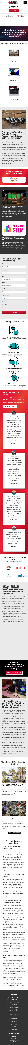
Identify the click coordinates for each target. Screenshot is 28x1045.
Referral (14, 1026)
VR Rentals (14, 1009)
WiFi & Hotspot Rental (14, 1010)
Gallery (14, 1019)
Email (3, 276)
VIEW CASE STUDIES (14, 833)
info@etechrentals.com (14, 1041)
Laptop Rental (14, 999)
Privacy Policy (14, 1029)
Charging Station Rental (14, 1007)
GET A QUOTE (14, 10)
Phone (3, 282)
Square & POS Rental (14, 1002)
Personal (5, 304)
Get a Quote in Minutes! (14, 672)
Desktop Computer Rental (14, 997)
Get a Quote (14, 1018)
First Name (5, 263)
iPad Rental (14, 1001)
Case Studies (14, 1021)
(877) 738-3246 (15, 7)
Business (5, 301)
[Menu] (25, 2)
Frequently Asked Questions (14, 1024)
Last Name (4, 270)
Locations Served (14, 1027)
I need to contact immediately (9, 308)
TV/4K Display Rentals (14, 1005)
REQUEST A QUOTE (10, 406)
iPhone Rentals (14, 1004)
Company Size (5, 295)
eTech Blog (14, 1023)
